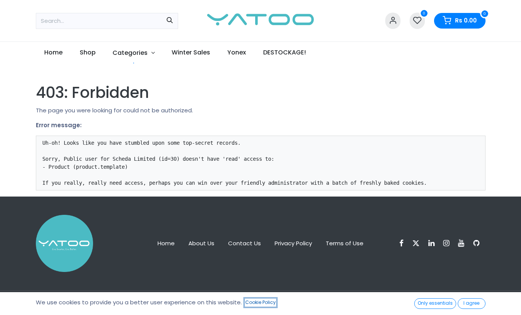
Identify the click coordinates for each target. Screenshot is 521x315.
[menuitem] (53, 52)
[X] (418, 243)
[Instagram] (448, 243)
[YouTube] (463, 243)
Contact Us (244, 243)
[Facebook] (403, 243)
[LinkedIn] (433, 243)
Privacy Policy (293, 243)
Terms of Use (344, 243)
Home (166, 243)
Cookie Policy (260, 302)
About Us (201, 243)
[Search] (170, 21)
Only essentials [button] (435, 303)
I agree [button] (471, 303)
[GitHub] (478, 243)
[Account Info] (392, 21)
